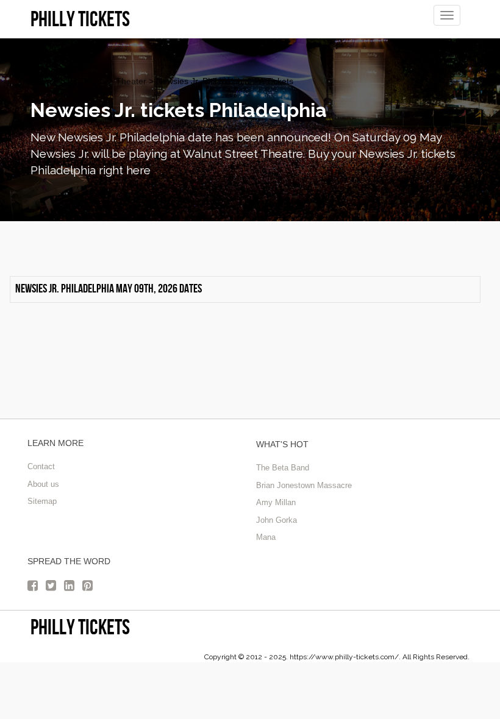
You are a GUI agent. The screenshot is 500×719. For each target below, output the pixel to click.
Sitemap (42, 501)
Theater (131, 81)
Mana (266, 537)
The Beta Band (282, 467)
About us (43, 484)
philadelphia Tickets (68, 81)
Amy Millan (276, 502)
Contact (41, 466)
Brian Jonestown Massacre (304, 485)
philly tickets (80, 626)
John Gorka (276, 520)
